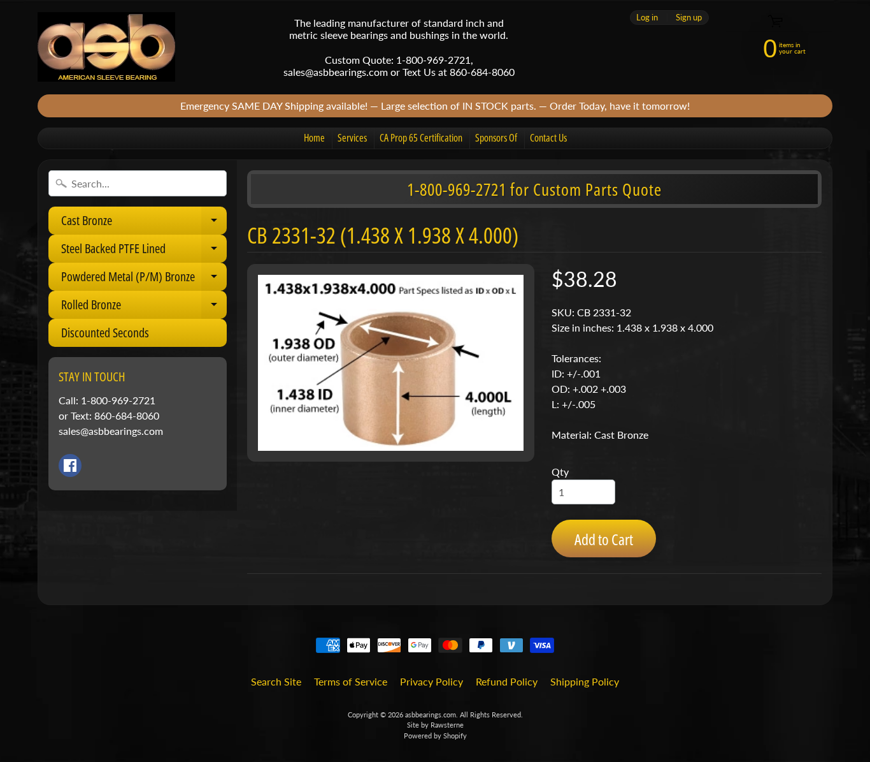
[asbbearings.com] (106, 47)
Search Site (276, 681)
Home (314, 138)
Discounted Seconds (105, 332)
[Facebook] (70, 465)
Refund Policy (507, 681)
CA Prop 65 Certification (421, 138)
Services (352, 138)
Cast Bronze (144, 223)
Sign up (689, 17)
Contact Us (548, 138)
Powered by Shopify (435, 735)
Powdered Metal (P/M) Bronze (144, 279)
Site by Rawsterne (435, 725)
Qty (560, 471)
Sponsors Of (496, 138)
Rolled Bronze (144, 307)
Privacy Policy (431, 681)
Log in (647, 17)
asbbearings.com (430, 714)
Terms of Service (350, 681)
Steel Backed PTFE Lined (144, 251)
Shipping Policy (584, 681)
